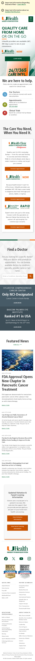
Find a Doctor (5, 588)
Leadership (22, 624)
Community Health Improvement (24, 630)
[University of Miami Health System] (10, 19)
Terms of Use (16, 653)
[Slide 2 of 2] (21, 73)
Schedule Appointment (17, 168)
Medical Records (23, 589)
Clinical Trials (14, 111)
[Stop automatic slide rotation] (14, 73)
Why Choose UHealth (24, 615)
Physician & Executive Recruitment (7, 620)
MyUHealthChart (6, 595)
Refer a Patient (6, 617)
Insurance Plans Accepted (9, 593)
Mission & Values (23, 622)
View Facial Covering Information (17, 527)
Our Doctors (14, 92)
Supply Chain (22, 645)
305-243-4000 (13, 106)
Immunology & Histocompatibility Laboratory (7, 630)
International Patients (25, 597)
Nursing (4, 633)
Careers (21, 640)
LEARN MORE (17, 58)
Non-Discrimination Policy (21, 655)
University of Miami (24, 638)
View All (16, 344)
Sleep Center (5, 636)
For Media (21, 633)
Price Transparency (24, 606)
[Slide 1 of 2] (18, 73)
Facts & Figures (23, 627)
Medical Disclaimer (7, 653)
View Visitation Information (17, 518)
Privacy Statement (24, 653)
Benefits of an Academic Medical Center (25, 619)
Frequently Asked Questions (23, 586)
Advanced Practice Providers (7, 624)
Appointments (15, 100)
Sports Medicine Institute (8, 638)
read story (6, 405)
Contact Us (22, 648)
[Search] (30, 276)
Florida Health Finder (24, 608)
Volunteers (22, 643)
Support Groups (23, 603)
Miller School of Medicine (26, 636)
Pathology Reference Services (7, 642)
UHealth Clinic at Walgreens (23, 600)
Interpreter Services (24, 592)
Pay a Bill (4, 590)
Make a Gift (5, 598)
